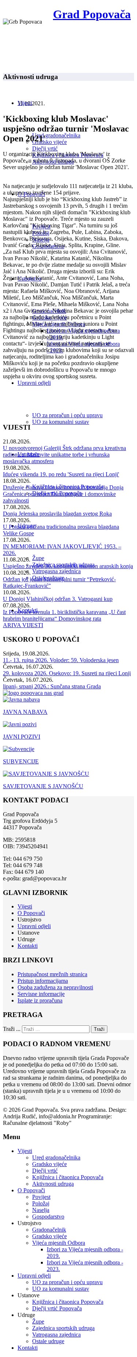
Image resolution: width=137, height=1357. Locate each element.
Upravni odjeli (34, 383)
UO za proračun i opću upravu (67, 415)
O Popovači (31, 913)
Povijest (41, 1197)
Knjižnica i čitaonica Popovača (67, 1177)
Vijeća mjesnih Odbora (58, 1243)
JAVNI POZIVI (21, 737)
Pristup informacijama (43, 981)
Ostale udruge (48, 1341)
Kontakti (28, 946)
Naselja (40, 1210)
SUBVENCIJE (21, 761)
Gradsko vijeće (49, 142)
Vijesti (25, 906)
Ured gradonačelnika (56, 135)
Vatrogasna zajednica (56, 571)
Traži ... (11, 1029)
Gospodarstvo (48, 1216)
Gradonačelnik (49, 1230)
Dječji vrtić (45, 148)
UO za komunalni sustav (60, 422)
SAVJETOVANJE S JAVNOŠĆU (43, 786)
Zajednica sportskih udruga (63, 1328)
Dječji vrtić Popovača (57, 1308)
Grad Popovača (92, 14)
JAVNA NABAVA (25, 712)
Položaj (40, 1203)
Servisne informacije (41, 994)
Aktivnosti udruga (53, 1184)
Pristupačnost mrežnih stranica (52, 974)
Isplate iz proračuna (40, 1000)
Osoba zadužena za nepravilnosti (55, 987)
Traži (99, 1029)
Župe (38, 558)
